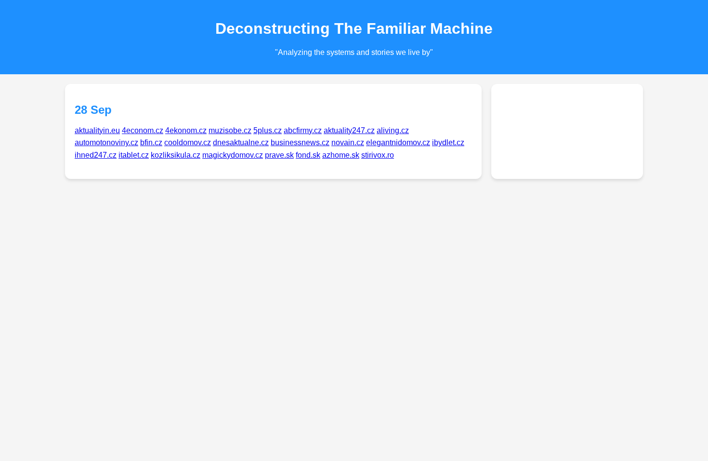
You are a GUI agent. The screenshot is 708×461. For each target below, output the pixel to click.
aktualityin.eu (97, 130)
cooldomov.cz (187, 142)
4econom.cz (142, 130)
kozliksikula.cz (175, 155)
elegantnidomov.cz (398, 142)
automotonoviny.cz (106, 142)
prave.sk (279, 155)
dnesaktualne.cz (241, 142)
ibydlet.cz (448, 142)
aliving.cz (393, 130)
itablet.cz (133, 155)
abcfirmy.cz (303, 130)
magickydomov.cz (232, 155)
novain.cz (347, 142)
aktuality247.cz (349, 130)
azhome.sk (340, 155)
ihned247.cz (96, 155)
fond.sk (308, 155)
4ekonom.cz (186, 130)
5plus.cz (267, 130)
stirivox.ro (377, 155)
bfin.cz (151, 142)
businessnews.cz (300, 142)
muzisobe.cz (230, 130)
